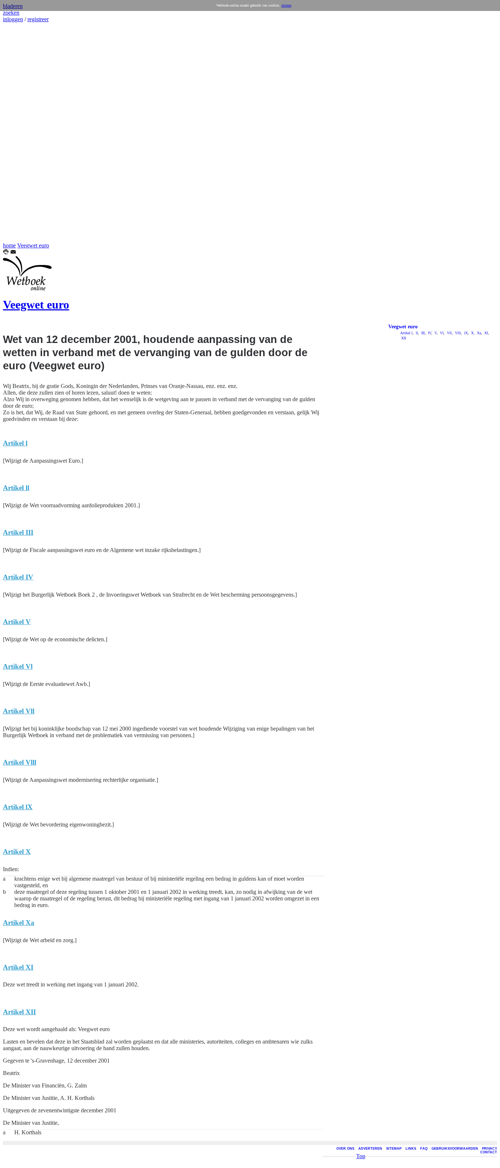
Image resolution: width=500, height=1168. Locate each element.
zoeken (11, 13)
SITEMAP (394, 1148)
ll (416, 333)
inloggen (13, 19)
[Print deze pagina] (6, 253)
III (422, 333)
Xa (478, 333)
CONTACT (488, 1152)
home (9, 245)
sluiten (286, 5)
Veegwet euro (33, 245)
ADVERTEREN (370, 1148)
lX (465, 333)
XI (485, 333)
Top (360, 1156)
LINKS (411, 1148)
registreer (38, 19)
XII (403, 338)
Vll (449, 333)
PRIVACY (489, 1148)
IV (429, 333)
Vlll (457, 333)
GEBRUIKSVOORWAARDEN (455, 1148)
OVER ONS (345, 1148)
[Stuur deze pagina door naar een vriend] (13, 253)
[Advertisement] (25, 132)
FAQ (424, 1148)
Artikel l (406, 333)
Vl (441, 333)
